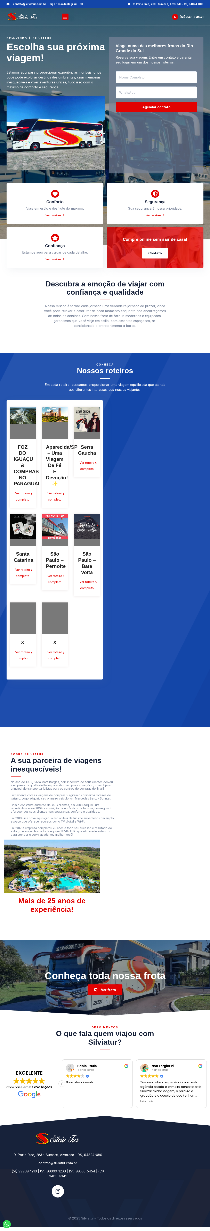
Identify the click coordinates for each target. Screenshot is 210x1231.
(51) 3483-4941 (191, 17)
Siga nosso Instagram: (63, 4)
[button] (65, 17)
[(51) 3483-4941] (175, 17)
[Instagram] (81, 4)
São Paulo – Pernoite (56, 560)
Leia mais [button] (146, 1101)
